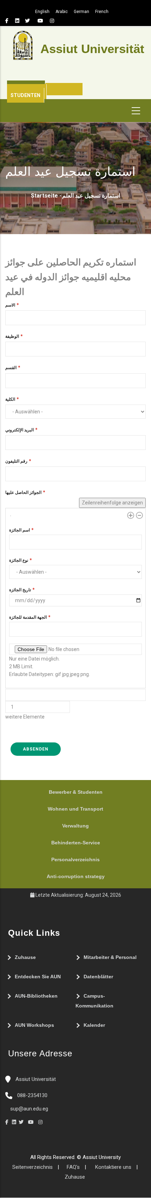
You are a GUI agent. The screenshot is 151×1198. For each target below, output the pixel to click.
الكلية (10, 399)
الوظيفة (12, 336)
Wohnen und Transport (75, 809)
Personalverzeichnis (75, 859)
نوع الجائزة (18, 560)
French (102, 11)
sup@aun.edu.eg (28, 1109)
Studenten (25, 95)
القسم (11, 367)
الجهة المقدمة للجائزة (28, 617)
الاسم (10, 305)
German (81, 11)
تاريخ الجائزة (20, 589)
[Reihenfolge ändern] (13, 518)
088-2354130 (32, 1095)
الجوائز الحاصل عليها (23, 492)
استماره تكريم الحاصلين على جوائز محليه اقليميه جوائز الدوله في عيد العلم (70, 277)
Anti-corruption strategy (76, 876)
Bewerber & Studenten (76, 792)
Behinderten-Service (75, 842)
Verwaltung (75, 826)
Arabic (61, 11)
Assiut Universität (35, 1079)
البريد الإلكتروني (19, 429)
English (42, 11)
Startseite (44, 195)
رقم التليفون (16, 461)
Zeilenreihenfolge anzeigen (112, 502)
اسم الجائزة (19, 530)
